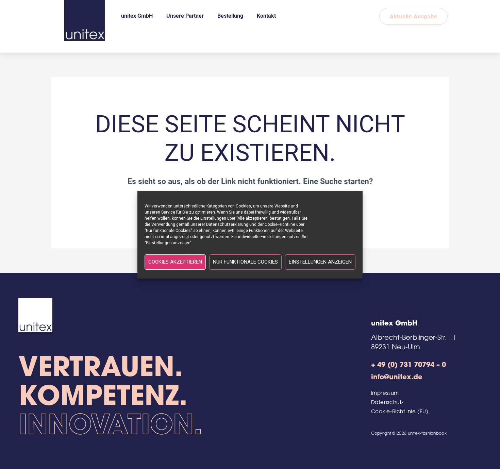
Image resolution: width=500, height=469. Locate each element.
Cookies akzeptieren (175, 262)
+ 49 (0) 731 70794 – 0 (408, 365)
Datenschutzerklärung (227, 224)
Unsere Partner (185, 15)
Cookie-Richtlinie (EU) (400, 412)
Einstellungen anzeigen (320, 262)
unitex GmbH (137, 15)
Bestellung (230, 15)
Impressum (385, 393)
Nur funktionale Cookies (245, 262)
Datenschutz (387, 402)
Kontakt (266, 15)
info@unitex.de (396, 377)
